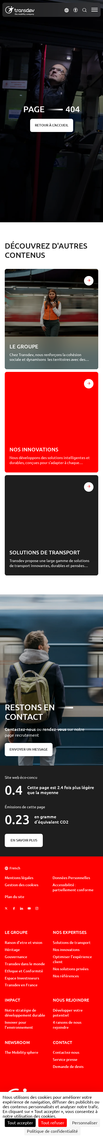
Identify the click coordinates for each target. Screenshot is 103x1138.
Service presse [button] (65, 1059)
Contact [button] (62, 1042)
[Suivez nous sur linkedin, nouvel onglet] (21, 908)
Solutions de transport (72, 942)
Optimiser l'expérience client (72, 959)
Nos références (66, 976)
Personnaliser (84, 1122)
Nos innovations (66, 950)
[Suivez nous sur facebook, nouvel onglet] (13, 908)
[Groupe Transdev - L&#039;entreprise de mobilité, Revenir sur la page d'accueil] (19, 10)
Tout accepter (20, 1122)
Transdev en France (21, 985)
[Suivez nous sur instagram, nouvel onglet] (36, 908)
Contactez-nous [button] (66, 1052)
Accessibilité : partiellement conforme (73, 887)
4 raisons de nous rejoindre (67, 1024)
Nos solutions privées (70, 969)
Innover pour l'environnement (19, 1024)
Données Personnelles (71, 878)
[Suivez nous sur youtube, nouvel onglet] (29, 908)
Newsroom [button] (17, 1042)
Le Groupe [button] (16, 932)
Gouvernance (16, 957)
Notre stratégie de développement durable (25, 1012)
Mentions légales (19, 878)
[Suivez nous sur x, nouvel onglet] (6, 908)
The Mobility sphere (21, 1052)
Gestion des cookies (21, 885)
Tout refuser (52, 1122)
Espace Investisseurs (22, 978)
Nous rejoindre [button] (71, 999)
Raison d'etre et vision (23, 942)
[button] (66, 9)
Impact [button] (12, 999)
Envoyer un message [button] (29, 749)
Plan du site (14, 897)
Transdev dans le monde (25, 964)
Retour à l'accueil (51, 125)
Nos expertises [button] (70, 932)
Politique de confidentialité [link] (52, 1131)
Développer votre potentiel (68, 1012)
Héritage (12, 950)
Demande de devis (68, 1067)
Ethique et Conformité (24, 971)
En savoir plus (24, 840)
